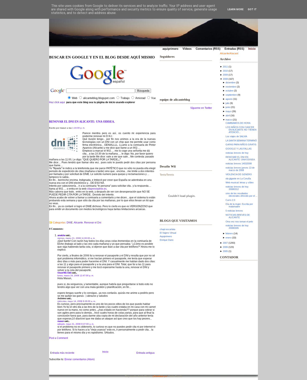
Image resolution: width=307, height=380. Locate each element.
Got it (252, 9)
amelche (61, 235)
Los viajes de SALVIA (236, 136)
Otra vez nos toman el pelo (239, 221)
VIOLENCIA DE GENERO (239, 174)
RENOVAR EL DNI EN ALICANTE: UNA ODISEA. (82, 121)
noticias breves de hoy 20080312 (237, 187)
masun (60, 321)
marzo (229, 119)
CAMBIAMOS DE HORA (238, 123)
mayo (228, 111)
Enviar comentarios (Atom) (80, 359)
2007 (225, 243)
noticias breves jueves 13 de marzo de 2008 (240, 168)
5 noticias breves (234, 210)
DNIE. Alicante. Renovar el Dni (84, 222)
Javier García (175, 376)
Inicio (105, 351)
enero (228, 237)
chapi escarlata (167, 229)
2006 (225, 247)
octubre (229, 90)
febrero (229, 233)
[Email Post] (49, 217)
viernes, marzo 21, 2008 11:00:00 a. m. (76, 238)
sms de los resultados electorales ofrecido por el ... (241, 194)
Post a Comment (58, 338)
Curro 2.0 (230, 200)
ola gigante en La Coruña (238, 178)
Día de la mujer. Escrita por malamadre (239, 205)
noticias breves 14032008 (239, 163)
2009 (225, 74)
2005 (225, 251)
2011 (225, 66)
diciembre (230, 82)
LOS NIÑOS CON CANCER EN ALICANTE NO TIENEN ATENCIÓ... (241, 129)
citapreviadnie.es (97, 188)
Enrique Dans (167, 240)
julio (227, 103)
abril (228, 115)
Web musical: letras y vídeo (240, 182)
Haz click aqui (57, 102)
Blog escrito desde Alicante (138, 376)
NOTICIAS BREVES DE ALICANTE (238, 216)
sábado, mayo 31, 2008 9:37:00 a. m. (75, 324)
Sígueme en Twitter (201, 107)
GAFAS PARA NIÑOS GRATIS (241, 144)
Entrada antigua (145, 352)
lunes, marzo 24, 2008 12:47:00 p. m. (75, 275)
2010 (225, 71)
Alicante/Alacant (229, 53)
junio (228, 107)
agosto (229, 99)
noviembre (231, 86)
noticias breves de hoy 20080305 (237, 226)
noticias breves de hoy (237, 153)
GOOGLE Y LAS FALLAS (238, 148)
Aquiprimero (166, 236)
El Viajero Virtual (168, 233)
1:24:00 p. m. (78, 128)
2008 (225, 79)
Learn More (235, 9)
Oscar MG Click (64, 272)
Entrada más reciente (62, 352)
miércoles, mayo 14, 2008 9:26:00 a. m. (76, 301)
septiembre (231, 95)
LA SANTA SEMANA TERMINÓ (241, 140)
